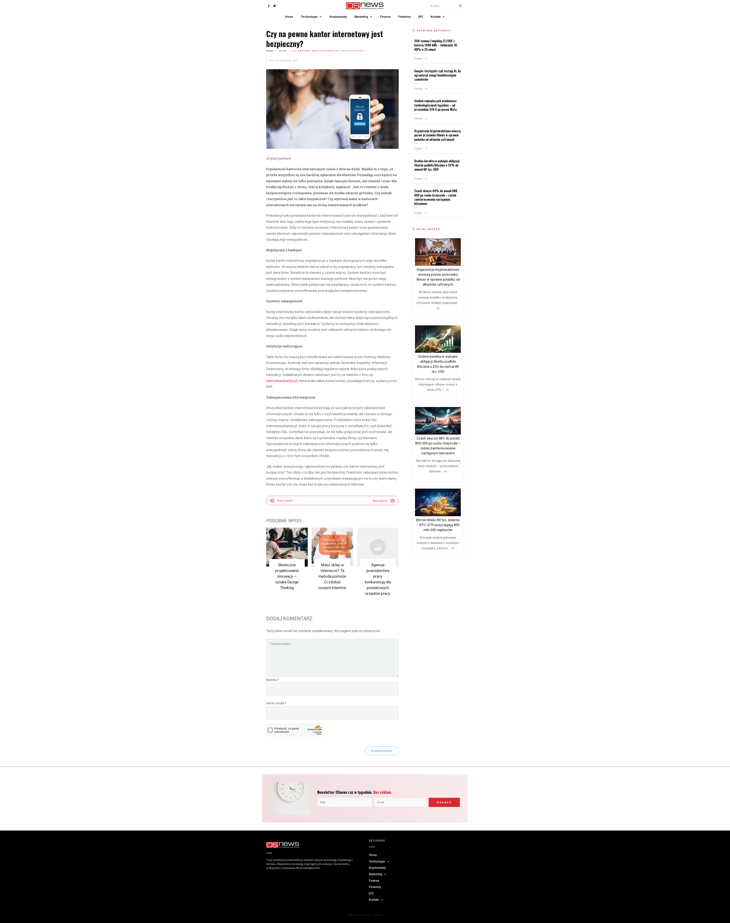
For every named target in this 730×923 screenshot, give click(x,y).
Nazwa (272, 680)
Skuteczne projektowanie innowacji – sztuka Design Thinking (287, 576)
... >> (446, 390)
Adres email (276, 703)
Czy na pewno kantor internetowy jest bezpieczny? (324, 38)
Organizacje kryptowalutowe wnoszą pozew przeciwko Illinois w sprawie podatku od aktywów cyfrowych (437, 135)
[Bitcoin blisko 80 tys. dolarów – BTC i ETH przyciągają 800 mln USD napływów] (438, 502)
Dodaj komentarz (381, 751)
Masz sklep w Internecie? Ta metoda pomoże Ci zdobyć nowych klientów (332, 576)
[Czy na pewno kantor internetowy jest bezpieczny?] (332, 109)
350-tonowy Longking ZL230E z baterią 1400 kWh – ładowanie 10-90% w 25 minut (436, 45)
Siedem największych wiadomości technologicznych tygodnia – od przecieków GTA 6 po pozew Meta (435, 105)
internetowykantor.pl (281, 381)
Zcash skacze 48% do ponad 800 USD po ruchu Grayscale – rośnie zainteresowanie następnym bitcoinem (435, 197)
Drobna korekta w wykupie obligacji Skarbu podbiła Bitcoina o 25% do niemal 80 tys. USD (436, 165)
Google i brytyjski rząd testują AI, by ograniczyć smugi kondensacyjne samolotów (437, 75)
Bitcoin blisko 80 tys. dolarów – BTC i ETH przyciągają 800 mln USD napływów (438, 525)
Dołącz (444, 802)
